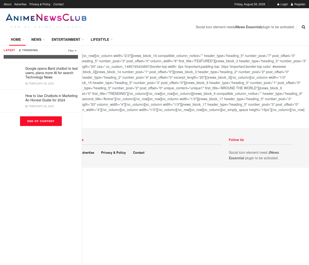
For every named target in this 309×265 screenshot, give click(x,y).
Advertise (20, 4)
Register (299, 4)
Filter (71, 50)
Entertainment (66, 39)
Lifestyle (100, 39)
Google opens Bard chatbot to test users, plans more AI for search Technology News (51, 72)
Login (284, 4)
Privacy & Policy (39, 4)
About (7, 4)
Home (16, 39)
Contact (58, 4)
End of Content (41, 121)
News (36, 39)
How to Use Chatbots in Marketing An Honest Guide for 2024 (51, 97)
